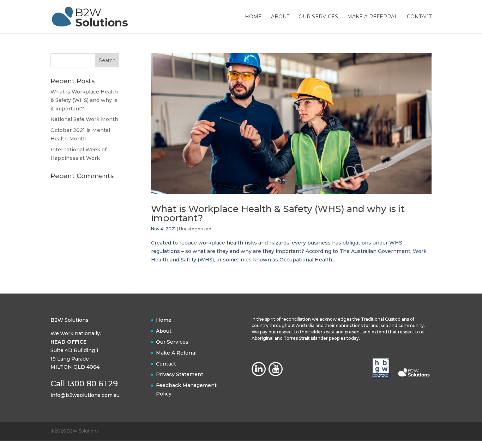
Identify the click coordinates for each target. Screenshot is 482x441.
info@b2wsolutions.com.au (85, 395)
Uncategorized (195, 228)
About (280, 17)
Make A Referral (372, 17)
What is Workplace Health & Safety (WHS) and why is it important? (278, 213)
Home (253, 17)
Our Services (318, 17)
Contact (419, 17)
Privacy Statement (179, 374)
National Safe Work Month (84, 119)
